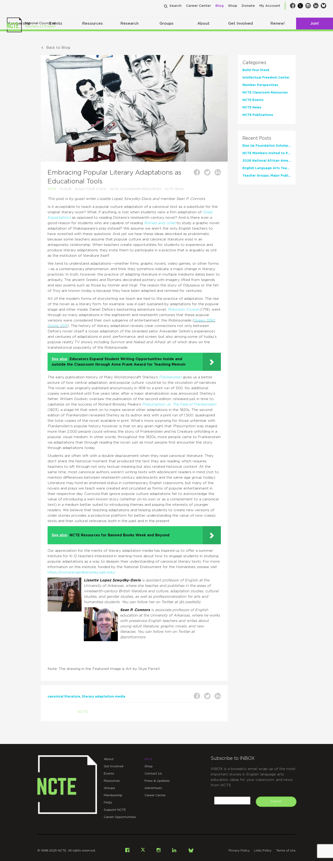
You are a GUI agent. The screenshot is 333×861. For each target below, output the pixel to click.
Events (109, 773)
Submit (276, 801)
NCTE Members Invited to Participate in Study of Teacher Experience (266, 153)
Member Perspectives (260, 85)
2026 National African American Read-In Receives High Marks (266, 160)
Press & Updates (157, 780)
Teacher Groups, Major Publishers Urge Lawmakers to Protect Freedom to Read (266, 175)
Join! (314, 23)
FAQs (108, 802)
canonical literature (64, 696)
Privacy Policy (239, 850)
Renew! (277, 23)
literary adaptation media (103, 696)
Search (175, 5)
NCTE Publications (257, 115)
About (203, 23)
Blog (219, 5)
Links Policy (263, 850)
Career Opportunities (120, 817)
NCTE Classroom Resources (136, 189)
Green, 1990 (204, 320)
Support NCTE (115, 809)
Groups (166, 23)
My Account (269, 5)
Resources (92, 23)
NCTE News (174, 189)
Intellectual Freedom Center (266, 77)
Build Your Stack (91, 189)
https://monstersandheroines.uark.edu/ (82, 572)
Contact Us (153, 773)
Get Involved (240, 23)
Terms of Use (286, 850)
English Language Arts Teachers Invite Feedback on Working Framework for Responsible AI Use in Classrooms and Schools (266, 168)
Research (129, 23)
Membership (113, 795)
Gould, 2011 (57, 326)
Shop (232, 5)
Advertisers (153, 788)
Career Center (198, 5)
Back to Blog (58, 47)
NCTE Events (252, 100)
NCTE (52, 189)
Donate (248, 5)
